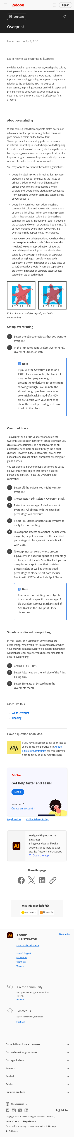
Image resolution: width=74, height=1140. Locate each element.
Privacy (50, 1116)
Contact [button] (10, 1076)
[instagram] (14, 1110)
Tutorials (20, 966)
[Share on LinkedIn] (42, 883)
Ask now (20, 999)
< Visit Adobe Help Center (27, 945)
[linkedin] (26, 1110)
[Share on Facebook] (21, 883)
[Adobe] (18, 5)
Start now (20, 1022)
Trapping (16, 718)
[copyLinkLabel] (53, 883)
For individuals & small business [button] (23, 1044)
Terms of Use (11, 1121)
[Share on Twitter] (32, 883)
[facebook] (7, 1110)
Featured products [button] (15, 1092)
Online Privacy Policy (37, 819)
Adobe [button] (9, 1084)
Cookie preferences (28, 1121)
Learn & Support (23, 953)
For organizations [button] (15, 1060)
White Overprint (20, 713)
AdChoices (13, 1131)
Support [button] (10, 1068)
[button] (55, 5)
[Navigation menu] (5, 5)
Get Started (21, 957)
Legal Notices (14, 819)
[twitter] (20, 1110)
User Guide (21, 962)
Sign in (65, 4)
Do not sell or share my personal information (25, 1126)
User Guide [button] (18, 16)
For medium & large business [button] (21, 1052)
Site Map (52, 1126)
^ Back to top (64, 934)
